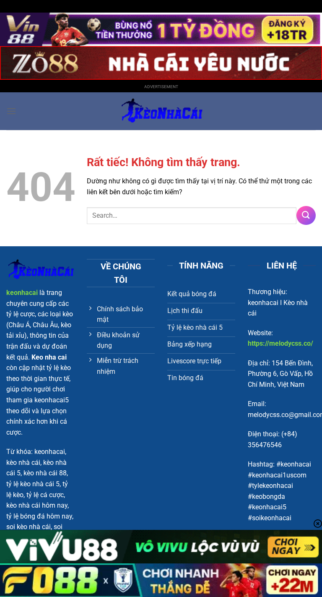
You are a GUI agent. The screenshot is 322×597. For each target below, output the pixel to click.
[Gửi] (306, 215)
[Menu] (11, 111)
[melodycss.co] (161, 111)
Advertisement (161, 86)
